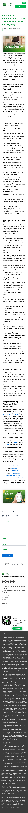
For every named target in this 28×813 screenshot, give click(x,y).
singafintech (15, 465)
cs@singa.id (6, 444)
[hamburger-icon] (24, 3)
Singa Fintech (14, 472)
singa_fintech (15, 470)
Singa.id (5, 459)
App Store (17, 414)
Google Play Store (7, 414)
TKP (17, 6)
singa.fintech (13, 468)
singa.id (14, 466)
